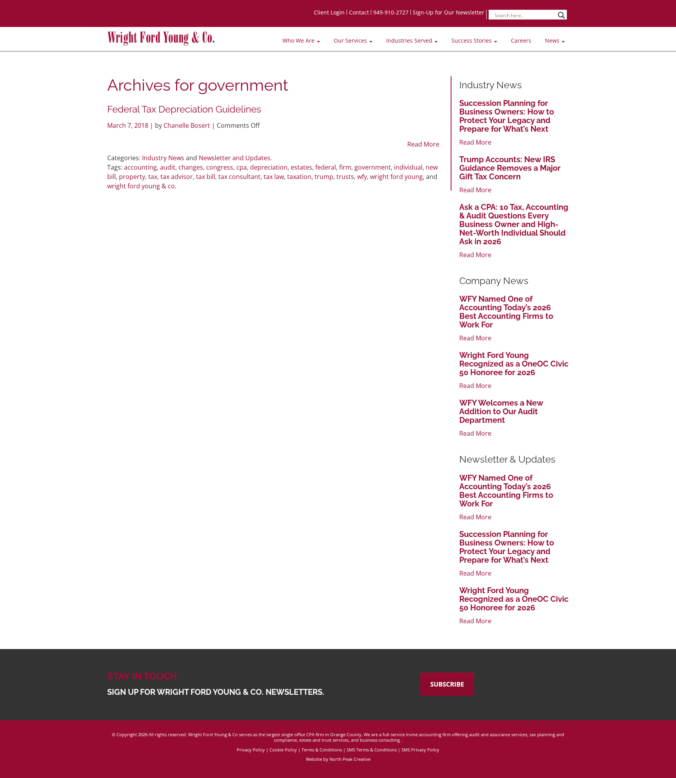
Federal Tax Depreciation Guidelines (184, 109)
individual (408, 167)
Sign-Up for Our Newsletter (448, 12)
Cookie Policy (283, 750)
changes (190, 167)
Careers (521, 40)
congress (219, 167)
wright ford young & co (141, 186)
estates (301, 167)
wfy (362, 176)
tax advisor (176, 176)
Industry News (163, 158)
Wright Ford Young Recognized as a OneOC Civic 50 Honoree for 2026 (513, 364)
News (553, 40)
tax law (274, 176)
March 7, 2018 (128, 125)
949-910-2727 (390, 12)
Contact (359, 12)
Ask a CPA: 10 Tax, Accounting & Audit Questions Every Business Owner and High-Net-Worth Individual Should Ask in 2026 (513, 224)
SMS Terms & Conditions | (374, 750)
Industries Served (410, 40)
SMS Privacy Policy (420, 750)
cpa (241, 167)
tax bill (205, 176)
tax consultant (239, 176)
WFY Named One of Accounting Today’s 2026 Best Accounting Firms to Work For (506, 311)
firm (345, 167)
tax (152, 176)
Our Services (351, 40)
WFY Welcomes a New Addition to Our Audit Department (501, 411)
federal (325, 167)
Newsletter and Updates (234, 158)
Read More (423, 144)
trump (324, 176)
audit (167, 167)
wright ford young (396, 176)
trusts (345, 176)
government (372, 167)
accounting (140, 167)
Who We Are (299, 40)
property (132, 176)
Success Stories (472, 40)
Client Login (329, 12)
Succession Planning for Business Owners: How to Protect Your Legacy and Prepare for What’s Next (506, 116)
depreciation (269, 167)
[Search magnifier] (561, 15)
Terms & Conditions (322, 750)
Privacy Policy (251, 750)
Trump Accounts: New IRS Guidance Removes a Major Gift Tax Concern (510, 168)
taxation (299, 176)
